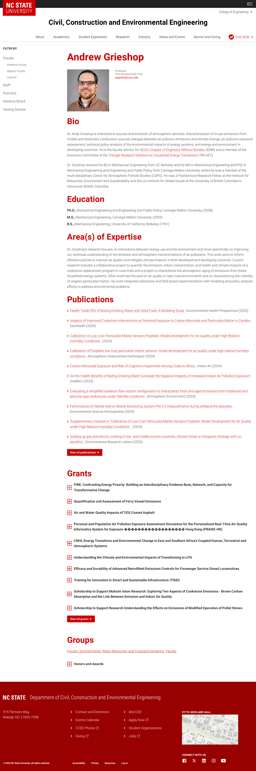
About (40, 37)
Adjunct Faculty (16, 71)
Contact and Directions (92, 712)
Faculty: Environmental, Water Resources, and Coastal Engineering (115, 651)
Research (122, 37)
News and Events (172, 37)
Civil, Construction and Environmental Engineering (128, 22)
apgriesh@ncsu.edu (126, 77)
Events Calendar (88, 720)
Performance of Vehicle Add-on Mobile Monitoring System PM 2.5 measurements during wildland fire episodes (151, 406)
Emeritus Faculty (17, 64)
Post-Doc (9, 93)
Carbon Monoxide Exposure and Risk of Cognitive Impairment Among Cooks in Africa (132, 366)
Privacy (95, 763)
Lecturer (12, 77)
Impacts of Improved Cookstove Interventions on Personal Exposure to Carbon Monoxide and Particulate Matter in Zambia (160, 320)
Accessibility (79, 763)
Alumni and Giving (207, 37)
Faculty (8, 58)
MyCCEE (135, 712)
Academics (61, 37)
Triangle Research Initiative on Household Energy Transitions (153, 155)
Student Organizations (145, 728)
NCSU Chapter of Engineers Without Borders (172, 150)
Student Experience (93, 37)
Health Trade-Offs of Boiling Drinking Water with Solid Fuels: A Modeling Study (127, 311)
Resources (110, 763)
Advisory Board (14, 101)
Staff (6, 85)
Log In (124, 763)
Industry (144, 37)
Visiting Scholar (14, 109)
